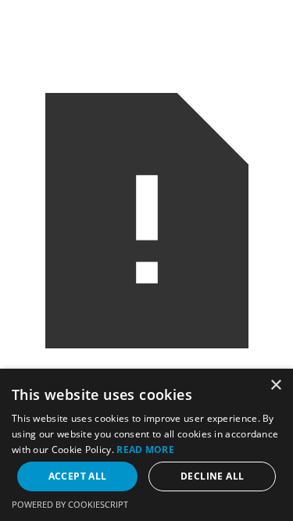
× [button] (275, 385)
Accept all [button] (77, 476)
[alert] (146, 445)
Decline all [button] (212, 476)
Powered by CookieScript (70, 504)
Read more (145, 449)
